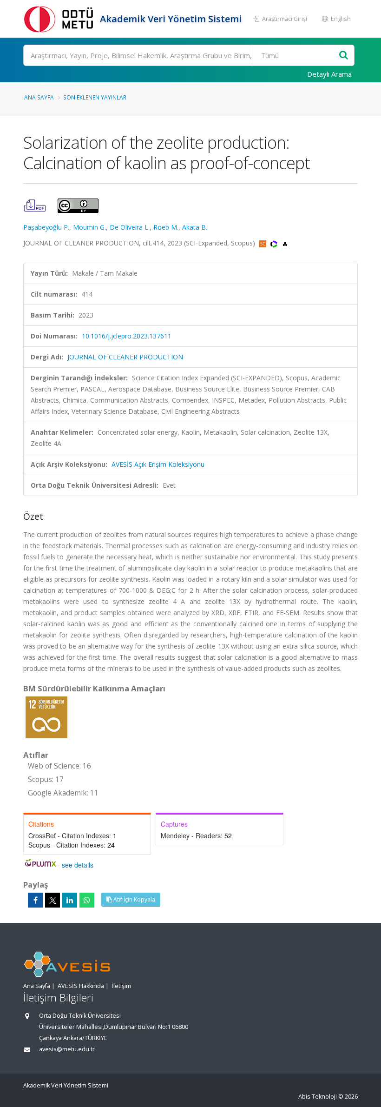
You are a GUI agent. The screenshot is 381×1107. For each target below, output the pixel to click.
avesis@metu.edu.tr (67, 1049)
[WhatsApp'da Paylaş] (86, 900)
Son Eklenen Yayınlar (94, 97)
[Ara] (343, 55)
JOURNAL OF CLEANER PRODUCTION (125, 356)
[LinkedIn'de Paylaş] (69, 900)
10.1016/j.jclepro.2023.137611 (126, 335)
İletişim (121, 986)
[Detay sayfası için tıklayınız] (46, 716)
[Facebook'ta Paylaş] (35, 900)
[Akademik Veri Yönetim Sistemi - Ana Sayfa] (60, 19)
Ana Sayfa (39, 97)
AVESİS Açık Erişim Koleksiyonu (158, 464)
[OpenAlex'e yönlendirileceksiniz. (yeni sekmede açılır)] (285, 243)
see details (77, 864)
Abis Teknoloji (317, 1096)
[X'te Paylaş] (52, 900)
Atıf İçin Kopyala (133, 899)
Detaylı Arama (329, 74)
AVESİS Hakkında (81, 986)
